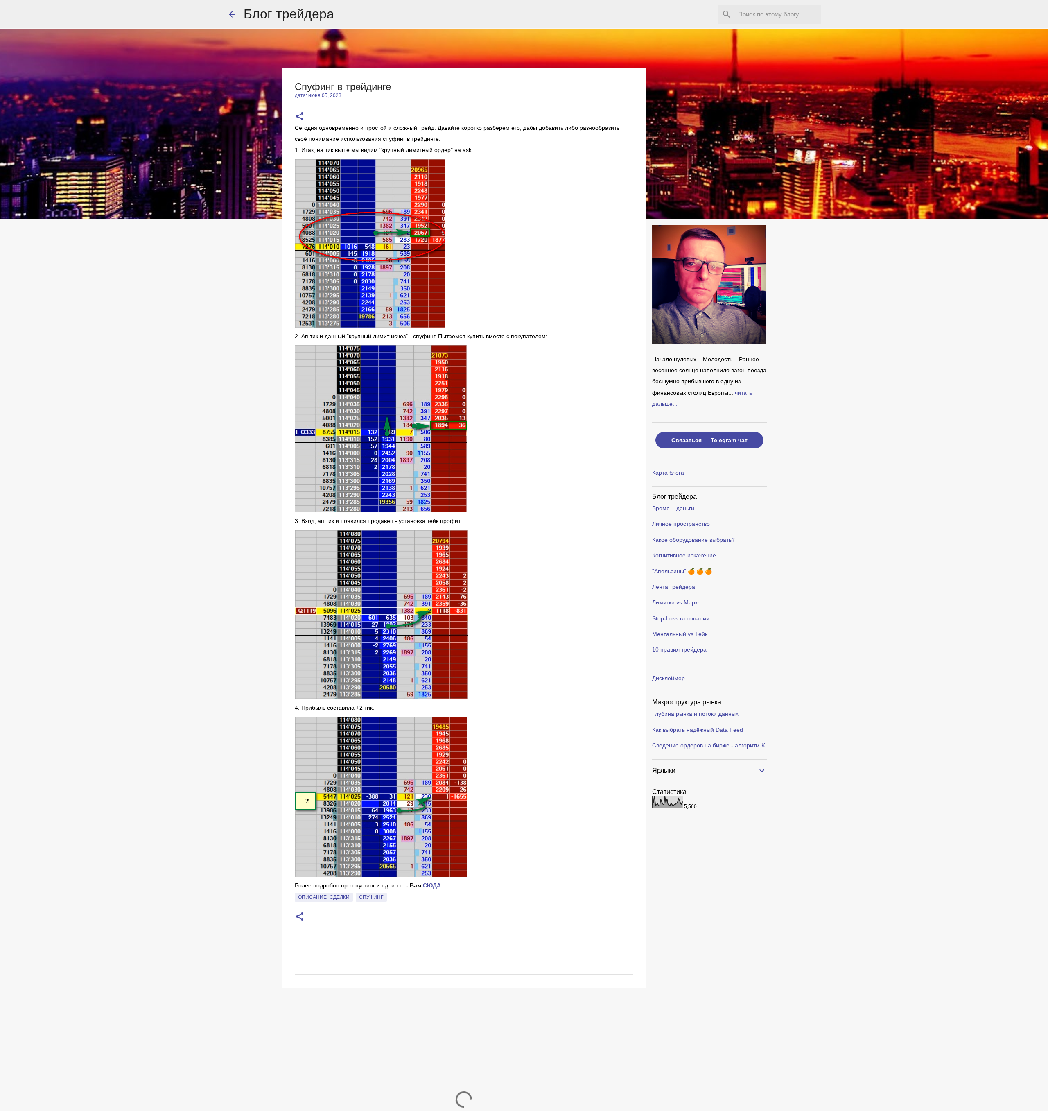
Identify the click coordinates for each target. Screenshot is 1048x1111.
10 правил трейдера (679, 649)
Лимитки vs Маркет (677, 602)
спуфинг (371, 897)
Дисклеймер (668, 678)
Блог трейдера (289, 14)
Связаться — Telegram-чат (709, 440)
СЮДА (432, 885)
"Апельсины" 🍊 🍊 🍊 (682, 571)
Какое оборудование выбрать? (693, 539)
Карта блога (668, 472)
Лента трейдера (673, 587)
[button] (300, 116)
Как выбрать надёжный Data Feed (697, 729)
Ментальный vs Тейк (679, 634)
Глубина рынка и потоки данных (695, 713)
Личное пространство (681, 523)
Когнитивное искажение (684, 555)
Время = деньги (673, 508)
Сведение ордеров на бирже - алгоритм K (708, 745)
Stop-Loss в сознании (680, 618)
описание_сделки (324, 897)
